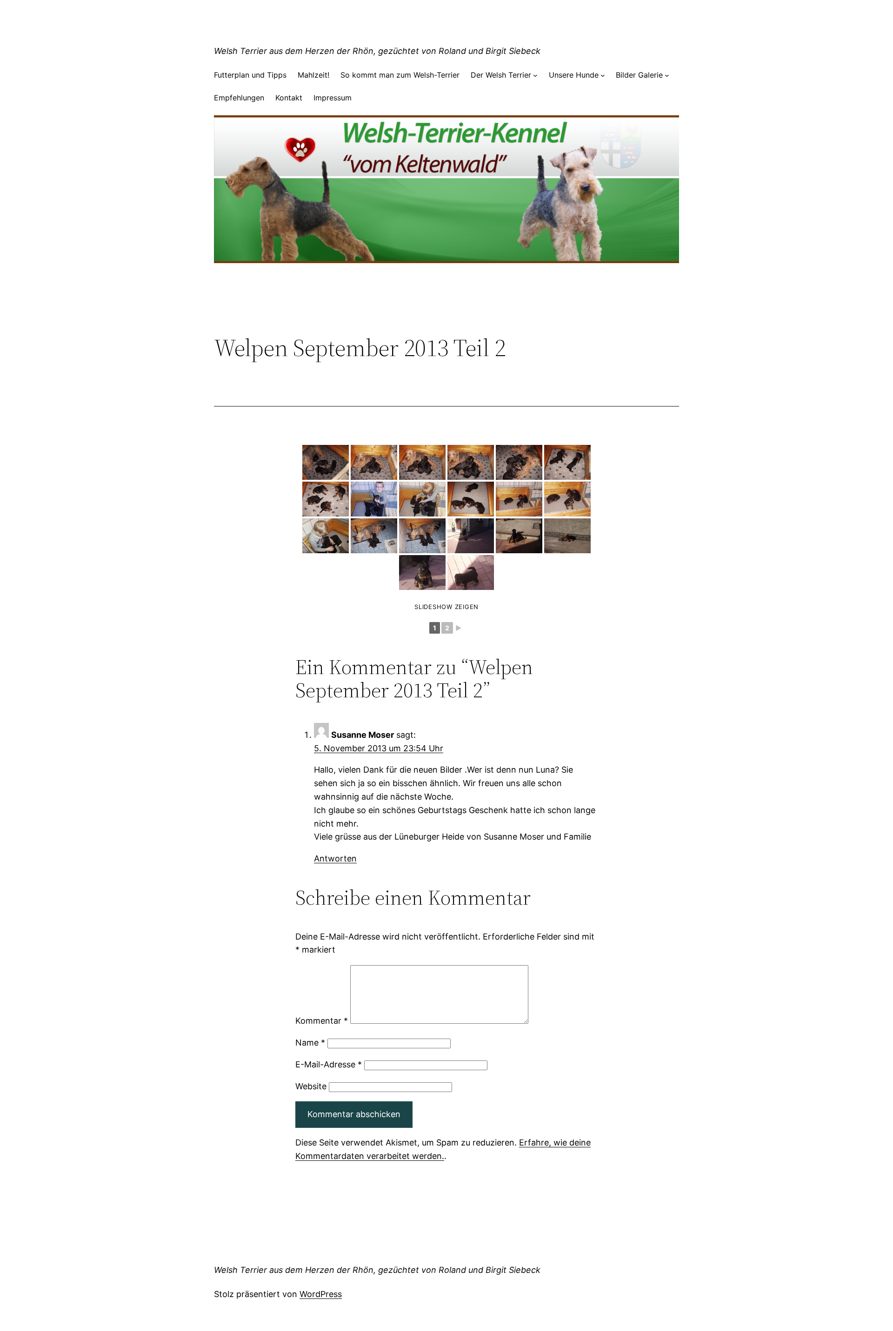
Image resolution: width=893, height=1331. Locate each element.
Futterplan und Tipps (250, 74)
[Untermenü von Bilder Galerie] (667, 75)
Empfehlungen (239, 97)
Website (311, 1086)
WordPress (321, 1294)
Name (310, 1042)
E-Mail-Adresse (328, 1064)
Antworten (335, 858)
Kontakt (288, 97)
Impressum (332, 97)
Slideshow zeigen (446, 606)
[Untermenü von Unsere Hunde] (602, 75)
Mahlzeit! (313, 74)
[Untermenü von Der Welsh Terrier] (535, 75)
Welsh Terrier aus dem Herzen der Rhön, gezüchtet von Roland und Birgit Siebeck (377, 51)
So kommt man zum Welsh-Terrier (400, 74)
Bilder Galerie (639, 74)
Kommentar (321, 1021)
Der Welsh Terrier (501, 74)
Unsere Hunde (574, 74)
